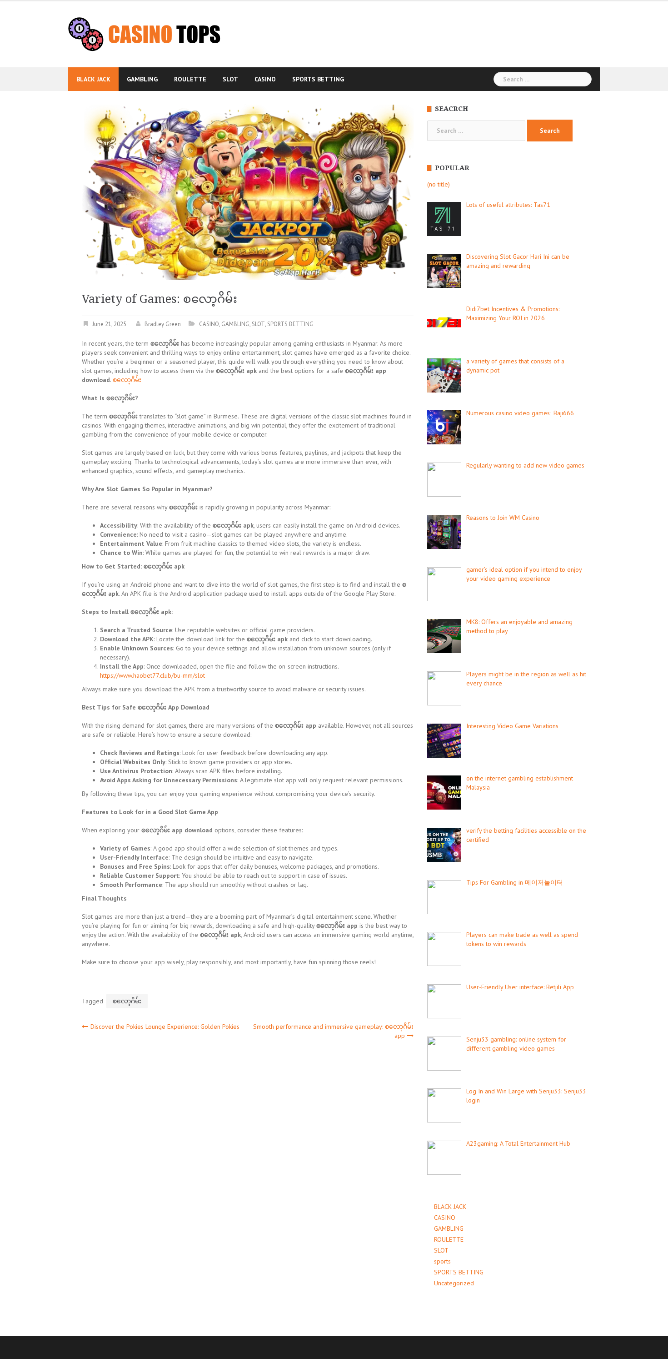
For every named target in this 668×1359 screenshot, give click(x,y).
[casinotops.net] (144, 34)
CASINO (265, 79)
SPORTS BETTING (318, 79)
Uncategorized (454, 1283)
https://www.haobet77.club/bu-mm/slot (152, 675)
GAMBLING (142, 79)
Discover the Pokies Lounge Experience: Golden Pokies (164, 1026)
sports (442, 1261)
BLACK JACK (93, 79)
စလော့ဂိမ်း (127, 380)
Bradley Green (163, 324)
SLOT (230, 79)
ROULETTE (190, 79)
